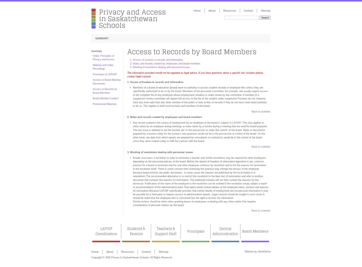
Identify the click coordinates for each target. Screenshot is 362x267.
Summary (102, 38)
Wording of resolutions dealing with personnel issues (161, 67)
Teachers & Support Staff (165, 231)
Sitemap (266, 10)
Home (197, 10)
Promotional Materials (105, 104)
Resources (229, 10)
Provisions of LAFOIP (105, 74)
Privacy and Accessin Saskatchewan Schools (132, 18)
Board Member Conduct (106, 98)
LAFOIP (236, 122)
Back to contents (261, 111)
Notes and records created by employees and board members (166, 63)
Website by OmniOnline (258, 251)
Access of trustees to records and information (158, 59)
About (212, 10)
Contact (248, 10)
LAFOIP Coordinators (106, 231)
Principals (195, 231)
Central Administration (225, 231)
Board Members (255, 231)
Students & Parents (136, 231)
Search (265, 17)
